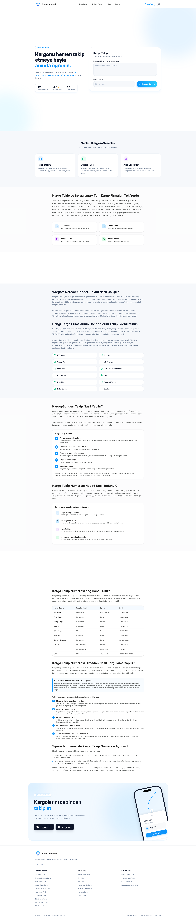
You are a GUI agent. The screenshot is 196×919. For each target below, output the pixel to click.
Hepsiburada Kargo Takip (129, 885)
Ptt (58, 75)
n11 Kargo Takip (126, 881)
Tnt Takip (81, 881)
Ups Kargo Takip (40, 895)
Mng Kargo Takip (41, 892)
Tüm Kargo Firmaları (41, 906)
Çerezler (158, 915)
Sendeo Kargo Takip (85, 888)
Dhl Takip (81, 878)
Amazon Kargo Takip (128, 878)
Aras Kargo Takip (41, 881)
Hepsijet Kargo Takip (42, 902)
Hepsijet (70, 75)
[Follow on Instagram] (42, 864)
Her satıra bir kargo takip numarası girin (106, 61)
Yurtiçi (38, 75)
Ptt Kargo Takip (40, 874)
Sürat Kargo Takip (41, 899)
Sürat (63, 75)
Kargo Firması (98, 80)
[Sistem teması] (159, 4)
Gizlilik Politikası (132, 915)
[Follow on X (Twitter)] (37, 864)
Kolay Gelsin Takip (84, 874)
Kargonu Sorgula (148, 84)
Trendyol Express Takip (43, 878)
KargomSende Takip (85, 885)
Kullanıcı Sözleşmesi (146, 915)
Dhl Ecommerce (49, 75)
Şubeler (117, 4)
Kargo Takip (83, 4)
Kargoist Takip (83, 892)
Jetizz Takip (82, 895)
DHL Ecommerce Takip (42, 888)
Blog (109, 4)
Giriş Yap (150, 4)
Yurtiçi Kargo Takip (41, 885)
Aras (76, 72)
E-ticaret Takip (97, 4)
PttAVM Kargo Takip (128, 874)
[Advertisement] (98, 29)
